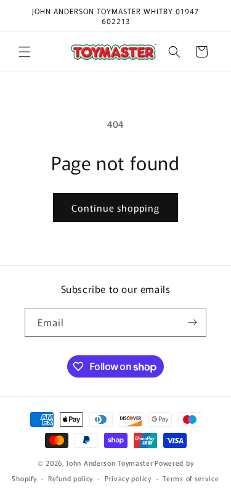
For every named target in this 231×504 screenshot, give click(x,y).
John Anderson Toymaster (110, 463)
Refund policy (70, 478)
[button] (24, 51)
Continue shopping (115, 207)
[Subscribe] (192, 322)
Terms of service (191, 478)
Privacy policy (128, 478)
